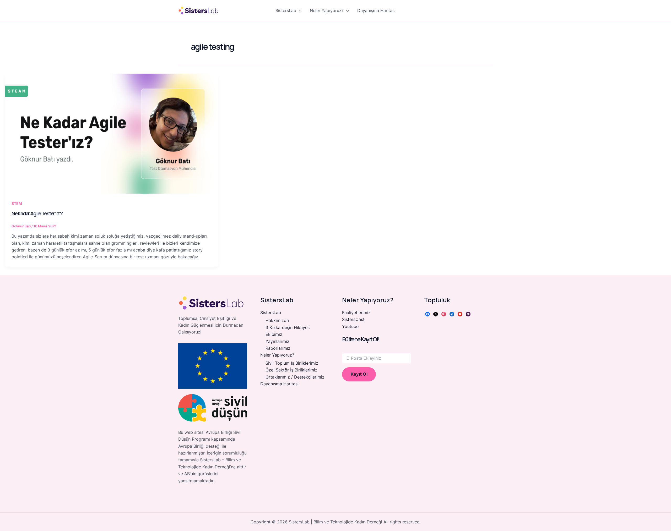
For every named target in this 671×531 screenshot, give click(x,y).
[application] (298, 10)
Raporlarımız (278, 348)
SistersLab (285, 10)
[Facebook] (427, 313)
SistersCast (353, 319)
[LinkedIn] (452, 313)
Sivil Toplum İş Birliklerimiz (292, 363)
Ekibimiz (274, 334)
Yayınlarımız (277, 341)
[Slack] (468, 313)
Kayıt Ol (358, 374)
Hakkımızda (277, 320)
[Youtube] (460, 313)
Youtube (350, 326)
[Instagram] (443, 313)
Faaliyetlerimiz (356, 312)
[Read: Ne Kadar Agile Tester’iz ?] (111, 133)
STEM (17, 203)
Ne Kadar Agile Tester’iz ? (37, 213)
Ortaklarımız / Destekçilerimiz (295, 377)
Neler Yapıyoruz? (327, 10)
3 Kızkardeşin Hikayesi (288, 327)
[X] (435, 313)
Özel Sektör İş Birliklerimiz (291, 370)
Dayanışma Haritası (376, 10)
